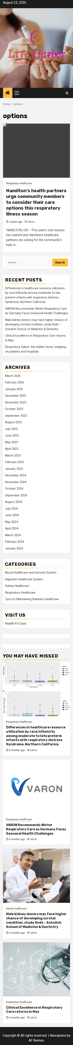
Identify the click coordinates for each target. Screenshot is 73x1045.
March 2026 (13, 376)
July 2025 (11, 429)
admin (31, 221)
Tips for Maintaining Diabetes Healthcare (32, 599)
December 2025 (15, 395)
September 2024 (16, 495)
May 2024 (11, 522)
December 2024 (15, 475)
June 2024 (12, 515)
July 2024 (11, 508)
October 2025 (14, 409)
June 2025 (12, 435)
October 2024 (14, 488)
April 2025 (11, 449)
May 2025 (11, 442)
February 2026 (14, 382)
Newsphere (58, 1035)
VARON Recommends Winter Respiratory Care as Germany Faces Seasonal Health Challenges (36, 829)
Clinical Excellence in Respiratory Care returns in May (34, 1010)
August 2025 (13, 422)
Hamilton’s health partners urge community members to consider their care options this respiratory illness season (36, 202)
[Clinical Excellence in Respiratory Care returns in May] (36, 969)
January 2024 (14, 548)
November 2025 (15, 402)
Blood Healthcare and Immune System (30, 572)
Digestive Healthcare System (24, 579)
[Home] (7, 93)
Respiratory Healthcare (19, 183)
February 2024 (14, 542)
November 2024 (15, 482)
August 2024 (13, 502)
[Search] (67, 93)
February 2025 (14, 462)
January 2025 (14, 469)
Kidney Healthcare (17, 586)
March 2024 (13, 535)
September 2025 (16, 416)
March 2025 (13, 455)
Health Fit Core (15, 623)
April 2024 (11, 528)
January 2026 (14, 389)
